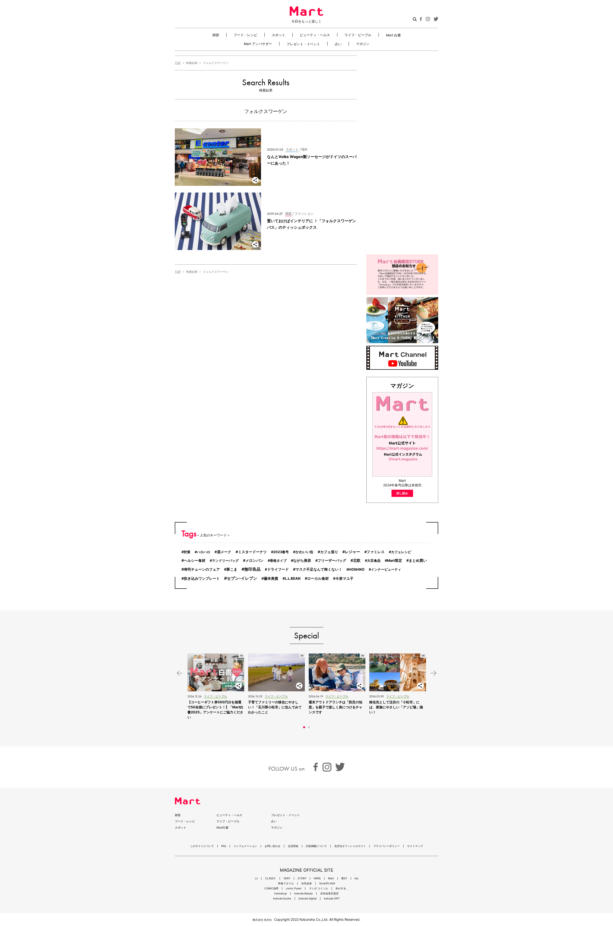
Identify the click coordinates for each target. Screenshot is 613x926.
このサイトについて (202, 846)
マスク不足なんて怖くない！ (318, 569)
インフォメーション (245, 846)
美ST (344, 878)
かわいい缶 (304, 552)
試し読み (402, 493)
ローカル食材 (318, 578)
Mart (331, 878)
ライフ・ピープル (358, 35)
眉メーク (224, 552)
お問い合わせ (272, 846)
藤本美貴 (271, 578)
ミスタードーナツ (252, 552)
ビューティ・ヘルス (315, 35)
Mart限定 (394, 560)
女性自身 (306, 883)
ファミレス (376, 552)
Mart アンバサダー (258, 44)
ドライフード (278, 569)
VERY (287, 878)
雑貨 (215, 35)
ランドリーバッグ (225, 560)
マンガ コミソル (318, 888)
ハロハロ (203, 552)
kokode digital (308, 898)
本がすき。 (342, 888)
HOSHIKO (356, 569)
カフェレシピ (401, 552)
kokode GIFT (332, 898)
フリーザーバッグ (332, 560)
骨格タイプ (278, 560)
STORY (302, 878)
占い (338, 44)
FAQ (223, 846)
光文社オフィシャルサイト (350, 846)
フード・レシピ (245, 35)
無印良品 (252, 569)
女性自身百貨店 (329, 893)
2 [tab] (308, 727)
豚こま (232, 569)
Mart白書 (222, 827)
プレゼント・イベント (303, 44)
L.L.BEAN (293, 578)
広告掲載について (316, 846)
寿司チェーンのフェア (202, 569)
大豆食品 (373, 560)
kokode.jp (280, 893)
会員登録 (293, 846)
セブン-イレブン (242, 578)
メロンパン (254, 560)
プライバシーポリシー (386, 846)
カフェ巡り (329, 552)
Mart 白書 (393, 35)
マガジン (362, 44)
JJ (256, 878)
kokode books (282, 898)
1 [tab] (304, 727)
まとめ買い (418, 560)
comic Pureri (293, 888)
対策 (187, 552)
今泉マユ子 (344, 578)
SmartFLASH (327, 883)
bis (356, 878)
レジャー (352, 552)
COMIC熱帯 (271, 888)
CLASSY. (270, 878)
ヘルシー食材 (194, 560)
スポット (278, 35)
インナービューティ (386, 569)
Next (433, 673)
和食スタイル (286, 883)
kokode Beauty (303, 893)
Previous (179, 673)
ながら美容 (302, 560)
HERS (317, 878)
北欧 (357, 560)
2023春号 (281, 552)
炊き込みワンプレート (202, 578)
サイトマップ (415, 846)
